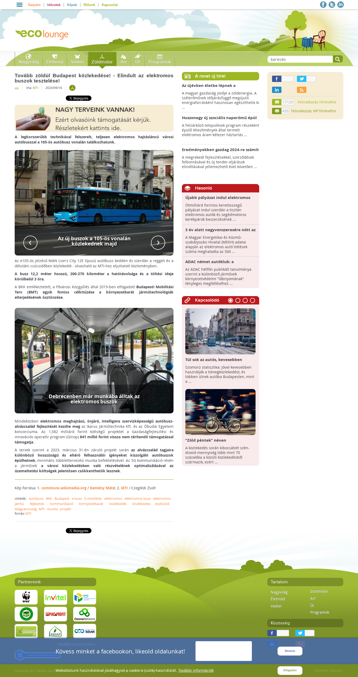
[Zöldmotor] (72, 88)
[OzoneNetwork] (84, 613)
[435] (277, 111)
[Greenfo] (26, 630)
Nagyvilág (29, 62)
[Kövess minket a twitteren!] (332, 4)
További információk (196, 670)
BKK (49, 498)
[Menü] (19, 4)
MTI (35, 88)
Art (124, 62)
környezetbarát (91, 503)
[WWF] (26, 596)
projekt (65, 509)
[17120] (277, 102)
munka (52, 509)
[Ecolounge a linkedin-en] (340, 4)
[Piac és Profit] (55, 613)
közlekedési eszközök (151, 503)
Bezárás (290, 651)
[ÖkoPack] (26, 613)
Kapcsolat (110, 5)
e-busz (77, 498)
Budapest (62, 498)
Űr (137, 62)
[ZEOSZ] (55, 630)
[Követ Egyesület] (84, 630)
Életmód (54, 62)
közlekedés (118, 503)
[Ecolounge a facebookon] (323, 4)
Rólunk (89, 5)
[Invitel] (55, 596)
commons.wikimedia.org (63, 487)
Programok (160, 62)
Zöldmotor (102, 62)
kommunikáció (61, 503)
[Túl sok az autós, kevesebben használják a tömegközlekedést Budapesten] (220, 331)
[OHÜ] (84, 596)
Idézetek (54, 5)
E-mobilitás (93, 498)
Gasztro (34, 5)
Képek (72, 5)
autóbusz (36, 498)
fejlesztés (37, 503)
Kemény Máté (102, 487)
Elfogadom (290, 670)
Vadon (77, 62)
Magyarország (26, 509)
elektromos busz (137, 498)
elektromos (113, 498)
